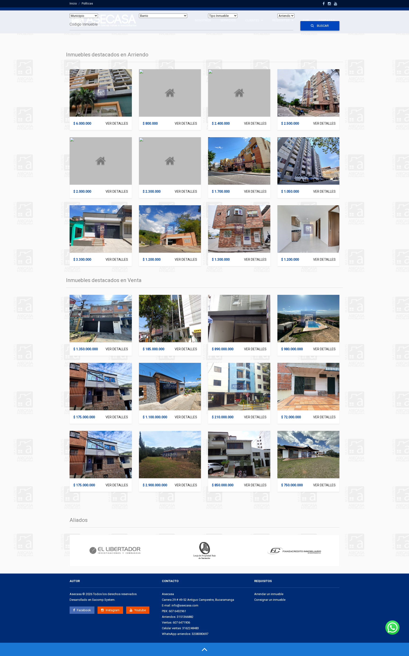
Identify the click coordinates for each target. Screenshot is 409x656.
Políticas (87, 3)
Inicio (73, 3)
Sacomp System (103, 599)
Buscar (322, 25)
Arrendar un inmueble (268, 594)
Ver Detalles (117, 123)
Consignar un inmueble (269, 599)
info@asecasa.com (185, 605)
